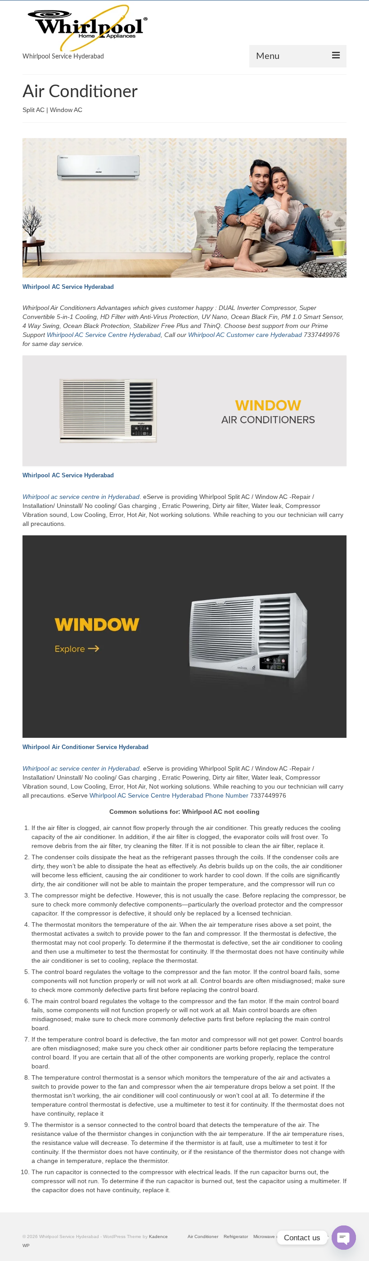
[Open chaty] (344, 1237)
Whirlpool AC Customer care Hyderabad (245, 334)
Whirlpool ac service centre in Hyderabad (81, 496)
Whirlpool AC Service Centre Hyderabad (104, 334)
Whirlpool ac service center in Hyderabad (81, 768)
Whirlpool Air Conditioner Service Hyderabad (85, 747)
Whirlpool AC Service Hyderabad (68, 287)
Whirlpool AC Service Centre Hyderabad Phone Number (169, 795)
